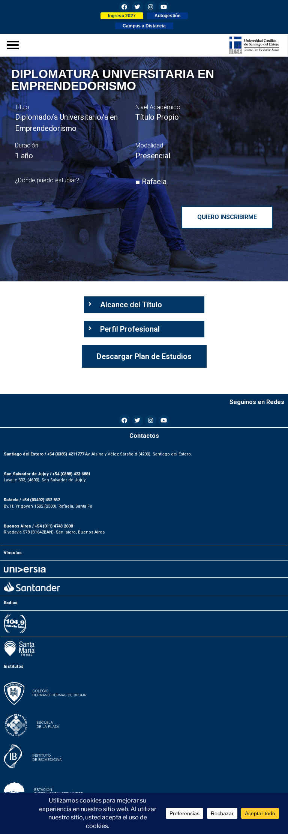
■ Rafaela (150, 181)
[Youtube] (164, 6)
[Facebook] (124, 6)
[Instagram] (150, 6)
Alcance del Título (131, 304)
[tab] (144, 304)
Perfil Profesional (130, 329)
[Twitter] (137, 6)
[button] (121, 15)
